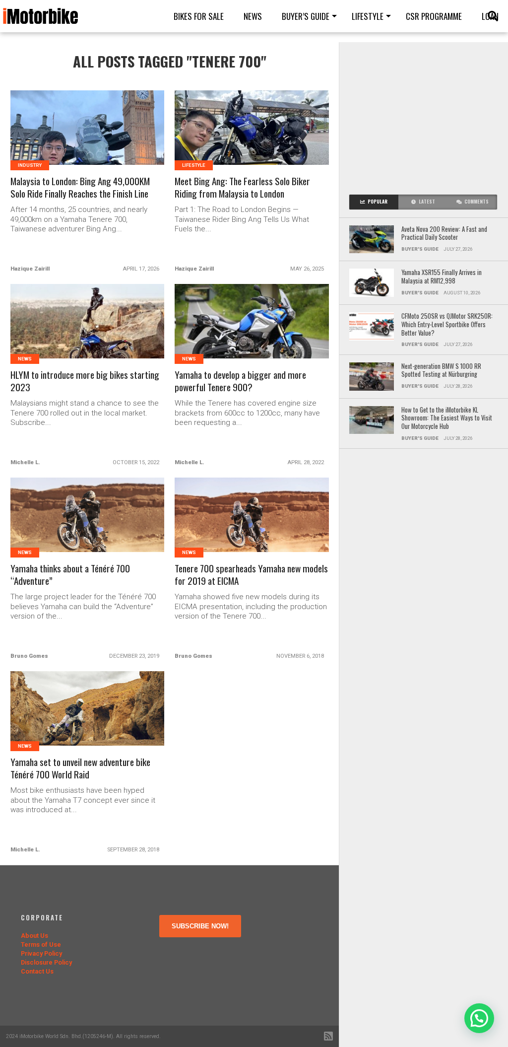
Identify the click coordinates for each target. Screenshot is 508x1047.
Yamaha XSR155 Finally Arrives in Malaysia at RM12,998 (441, 277)
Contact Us (37, 971)
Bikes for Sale (199, 16)
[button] (479, 1018)
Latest (427, 201)
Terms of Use (41, 944)
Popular (377, 201)
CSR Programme (434, 16)
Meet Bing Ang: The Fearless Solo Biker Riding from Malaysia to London (242, 187)
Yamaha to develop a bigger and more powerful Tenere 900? (240, 381)
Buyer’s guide (305, 16)
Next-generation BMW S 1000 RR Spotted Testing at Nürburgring (441, 370)
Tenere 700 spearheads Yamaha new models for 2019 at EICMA (251, 574)
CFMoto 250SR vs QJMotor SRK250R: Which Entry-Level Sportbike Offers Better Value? (447, 324)
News (253, 16)
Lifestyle (367, 16)
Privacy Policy (41, 953)
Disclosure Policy (46, 962)
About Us (34, 935)
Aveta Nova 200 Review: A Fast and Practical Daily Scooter (444, 233)
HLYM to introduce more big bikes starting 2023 (84, 381)
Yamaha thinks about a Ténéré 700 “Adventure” (70, 574)
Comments (476, 201)
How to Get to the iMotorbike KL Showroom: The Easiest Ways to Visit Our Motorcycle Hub (446, 418)
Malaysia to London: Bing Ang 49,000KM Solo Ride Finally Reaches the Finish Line (80, 187)
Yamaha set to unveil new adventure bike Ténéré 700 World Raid (80, 768)
